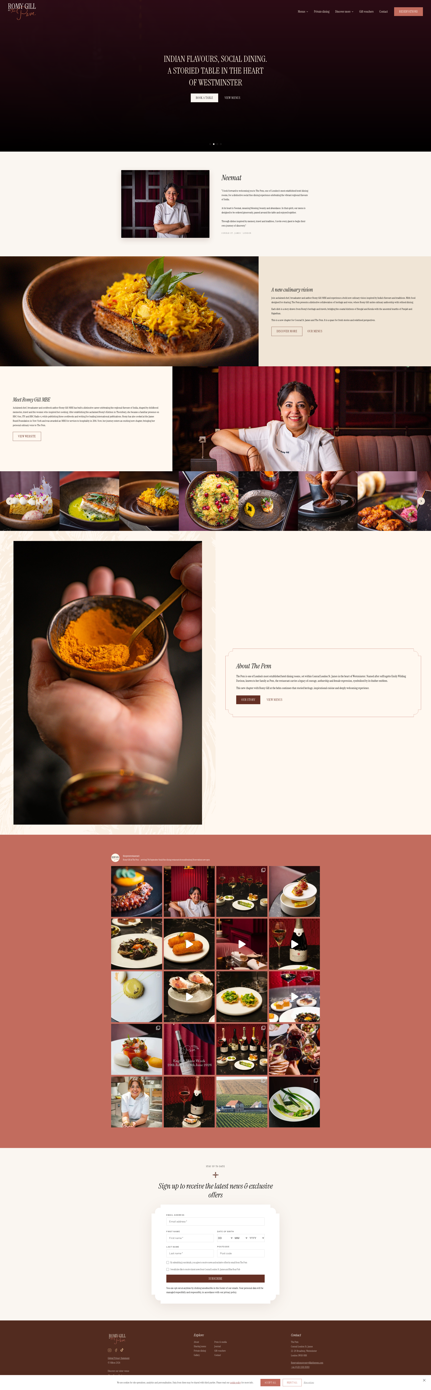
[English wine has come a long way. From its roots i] (189, 1049)
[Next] (421, 501)
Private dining (321, 11)
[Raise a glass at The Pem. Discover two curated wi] (294, 996)
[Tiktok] (122, 1350)
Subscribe (215, 1278)
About (196, 1342)
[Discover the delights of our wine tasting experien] (189, 996)
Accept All (270, 1382)
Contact (383, 11)
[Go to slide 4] (221, 144)
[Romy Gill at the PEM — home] (22, 11)
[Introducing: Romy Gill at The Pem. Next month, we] (189, 891)
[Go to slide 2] (213, 144)
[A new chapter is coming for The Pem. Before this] (241, 944)
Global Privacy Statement (118, 1358)
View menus (232, 98)
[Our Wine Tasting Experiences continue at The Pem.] (294, 944)
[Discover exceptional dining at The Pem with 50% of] (136, 1049)
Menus (301, 11)
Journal (217, 1346)
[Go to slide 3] (217, 144)
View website (27, 436)
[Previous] (10, 501)
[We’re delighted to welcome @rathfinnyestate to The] (241, 1102)
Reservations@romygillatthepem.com (307, 1362)
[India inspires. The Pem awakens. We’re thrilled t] (136, 1102)
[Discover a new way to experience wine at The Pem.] (241, 1049)
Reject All (292, 1382)
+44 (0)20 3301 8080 (300, 1367)
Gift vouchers (366, 11)
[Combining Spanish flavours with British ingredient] (189, 944)
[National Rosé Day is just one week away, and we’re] (189, 1102)
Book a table (204, 98)
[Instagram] (109, 1350)
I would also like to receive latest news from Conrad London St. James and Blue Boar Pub (205, 1269)
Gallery (197, 1355)
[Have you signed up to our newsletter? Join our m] (241, 996)
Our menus (314, 331)
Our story (248, 700)
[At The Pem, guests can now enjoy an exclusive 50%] (294, 1102)
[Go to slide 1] (210, 144)
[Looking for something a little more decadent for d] (136, 944)
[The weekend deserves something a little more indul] (136, 996)
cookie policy (235, 1382)
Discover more (343, 11)
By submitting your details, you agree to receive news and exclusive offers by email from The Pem (208, 1262)
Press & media (220, 1342)
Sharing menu (200, 1346)
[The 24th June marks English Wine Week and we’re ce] (294, 1049)
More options (309, 1382)
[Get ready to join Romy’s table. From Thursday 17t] (136, 891)
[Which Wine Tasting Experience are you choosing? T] (241, 891)
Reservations (408, 11)
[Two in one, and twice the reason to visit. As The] (294, 891)
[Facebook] (116, 1350)
